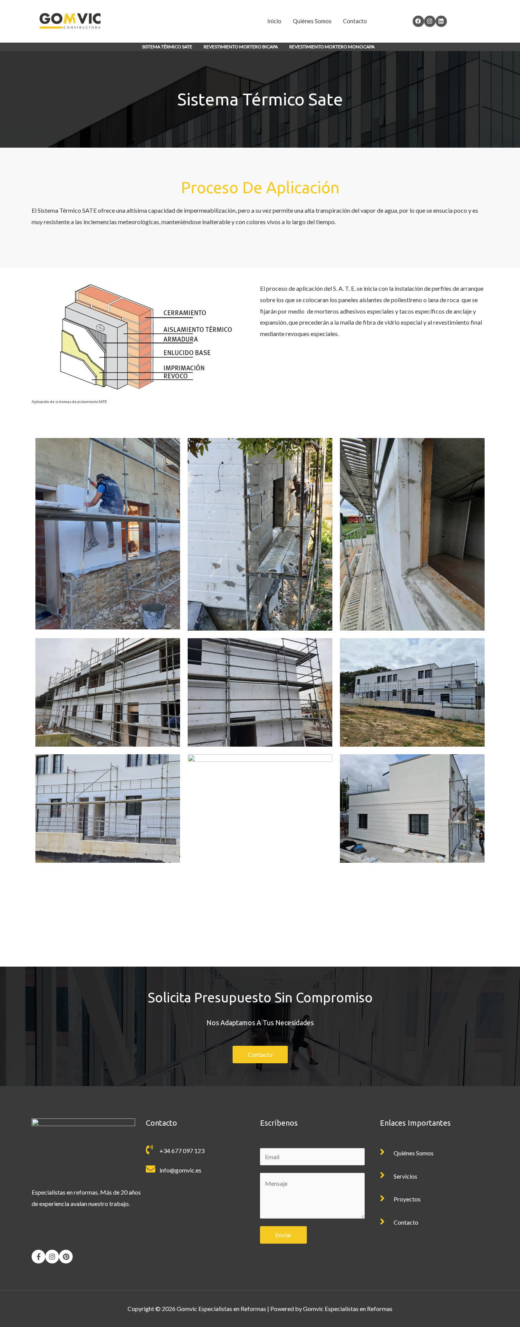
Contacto (355, 21)
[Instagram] (52, 1256)
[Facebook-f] (38, 1256)
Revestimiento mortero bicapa (241, 46)
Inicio (274, 21)
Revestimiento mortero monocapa (332, 46)
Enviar (283, 1234)
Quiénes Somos (312, 21)
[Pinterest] (66, 1256)
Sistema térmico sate (167, 46)
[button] (169, 47)
